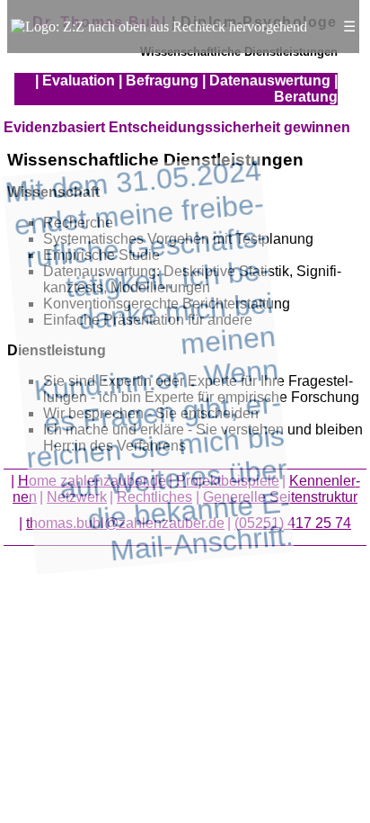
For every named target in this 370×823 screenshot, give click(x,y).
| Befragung (158, 80)
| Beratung (306, 88)
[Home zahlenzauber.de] (159, 26)
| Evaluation (75, 80)
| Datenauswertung (266, 80)
